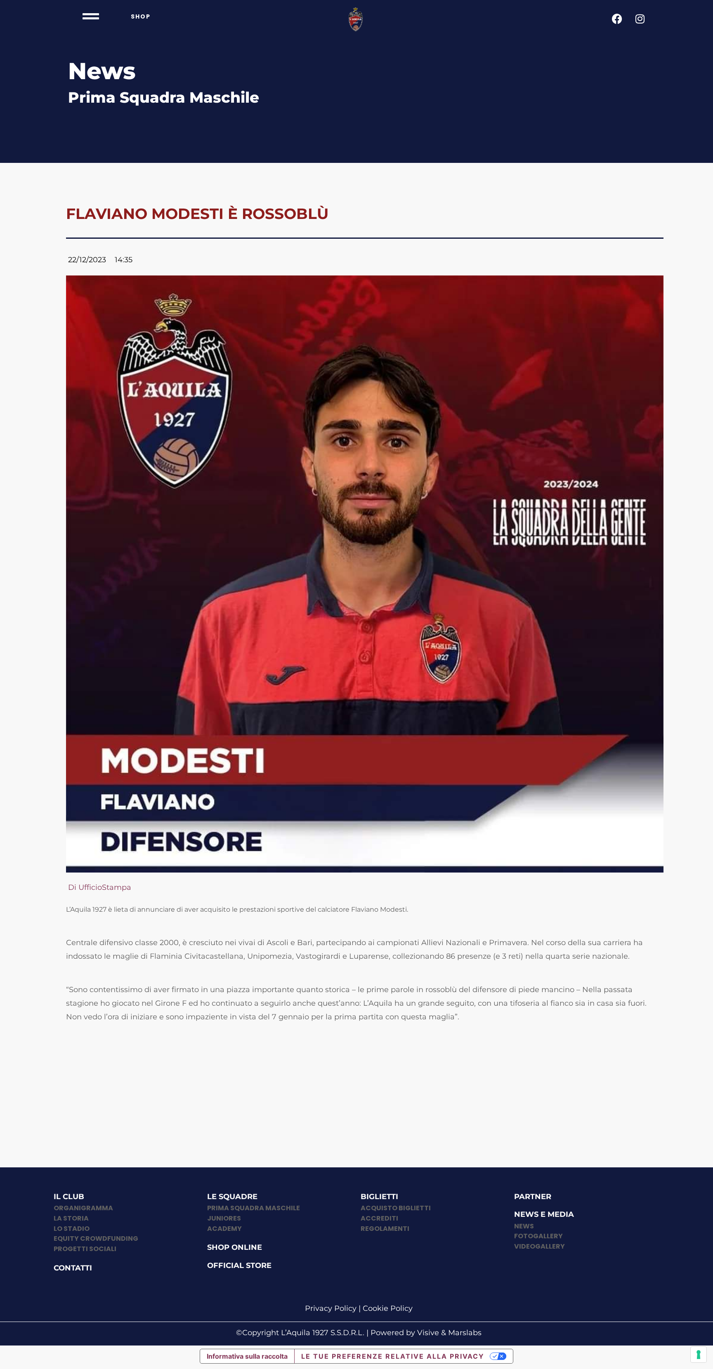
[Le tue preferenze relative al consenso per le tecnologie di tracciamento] (698, 1354)
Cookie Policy (388, 1308)
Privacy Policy (330, 1308)
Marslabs (465, 1332)
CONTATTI (73, 1268)
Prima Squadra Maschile (163, 97)
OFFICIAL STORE (239, 1265)
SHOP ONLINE (234, 1247)
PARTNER (532, 1196)
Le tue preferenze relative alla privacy (392, 1356)
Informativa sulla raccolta (247, 1356)
